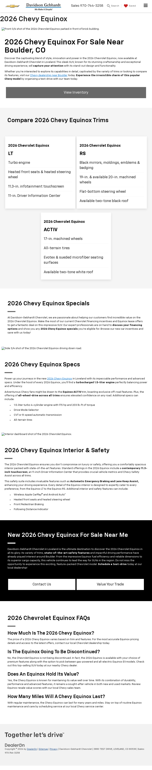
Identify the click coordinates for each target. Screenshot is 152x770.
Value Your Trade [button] (110, 584)
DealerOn (32, 749)
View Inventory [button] (76, 92)
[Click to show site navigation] (146, 6)
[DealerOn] (15, 745)
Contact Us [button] (41, 584)
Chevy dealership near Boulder (48, 75)
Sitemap (43, 749)
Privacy (54, 749)
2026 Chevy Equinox (59, 378)
